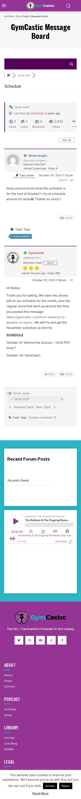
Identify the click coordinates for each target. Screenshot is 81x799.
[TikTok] (51, 640)
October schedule (21, 236)
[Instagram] (29, 640)
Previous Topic (23, 407)
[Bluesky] (19, 640)
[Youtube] (40, 640)
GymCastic (37, 113)
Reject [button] (66, 785)
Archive (8, 16)
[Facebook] (62, 640)
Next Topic (44, 407)
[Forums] (8, 75)
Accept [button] (50, 785)
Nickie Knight (37, 155)
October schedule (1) (42, 417)
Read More (40, 793)
